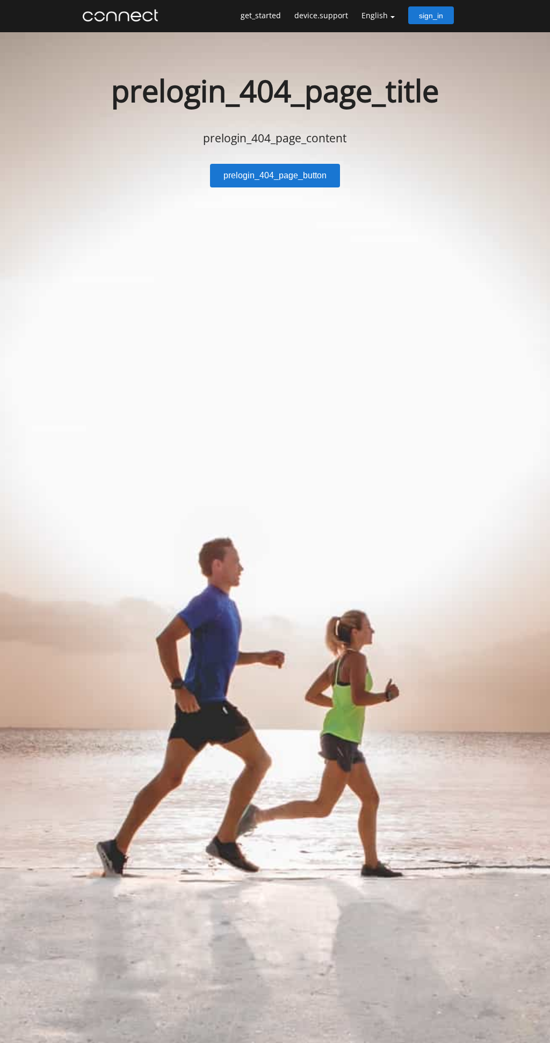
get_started (261, 15)
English (374, 15)
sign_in (431, 15)
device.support (321, 15)
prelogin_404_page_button (275, 175)
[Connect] (123, 15)
